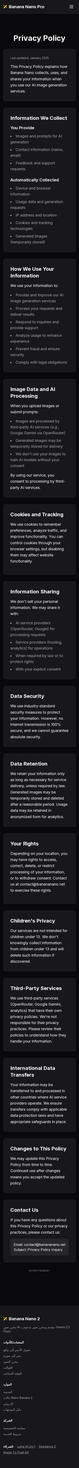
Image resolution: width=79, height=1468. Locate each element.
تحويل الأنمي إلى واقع (16, 1350)
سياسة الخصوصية (14, 1428)
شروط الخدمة (12, 1434)
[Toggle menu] (71, 7)
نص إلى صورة (12, 1355)
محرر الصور (10, 1361)
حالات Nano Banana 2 (17, 1397)
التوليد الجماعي (12, 1373)
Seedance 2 (47, 1446)
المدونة (7, 1392)
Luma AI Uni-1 (26, 1446)
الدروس (8, 1403)
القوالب (8, 1367)
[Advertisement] (39, 1282)
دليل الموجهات (12, 1409)
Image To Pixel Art (16, 1452)
